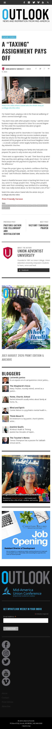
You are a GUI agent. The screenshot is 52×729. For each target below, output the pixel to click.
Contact (5, 697)
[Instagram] (29, 2)
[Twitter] (33, 2)
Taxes (34, 206)
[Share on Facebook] (36, 68)
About (4, 693)
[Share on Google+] (44, 68)
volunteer (5, 208)
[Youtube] (43, 2)
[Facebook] (24, 2)
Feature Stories (9, 37)
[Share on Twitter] (40, 68)
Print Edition (7, 702)
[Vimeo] (38, 2)
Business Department (24, 206)
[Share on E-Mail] (48, 68)
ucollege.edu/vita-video (11, 195)
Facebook (24, 270)
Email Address (9, 616)
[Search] (5, 2)
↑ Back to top (26, 726)
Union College (42, 206)
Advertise (6, 706)
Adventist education (9, 206)
